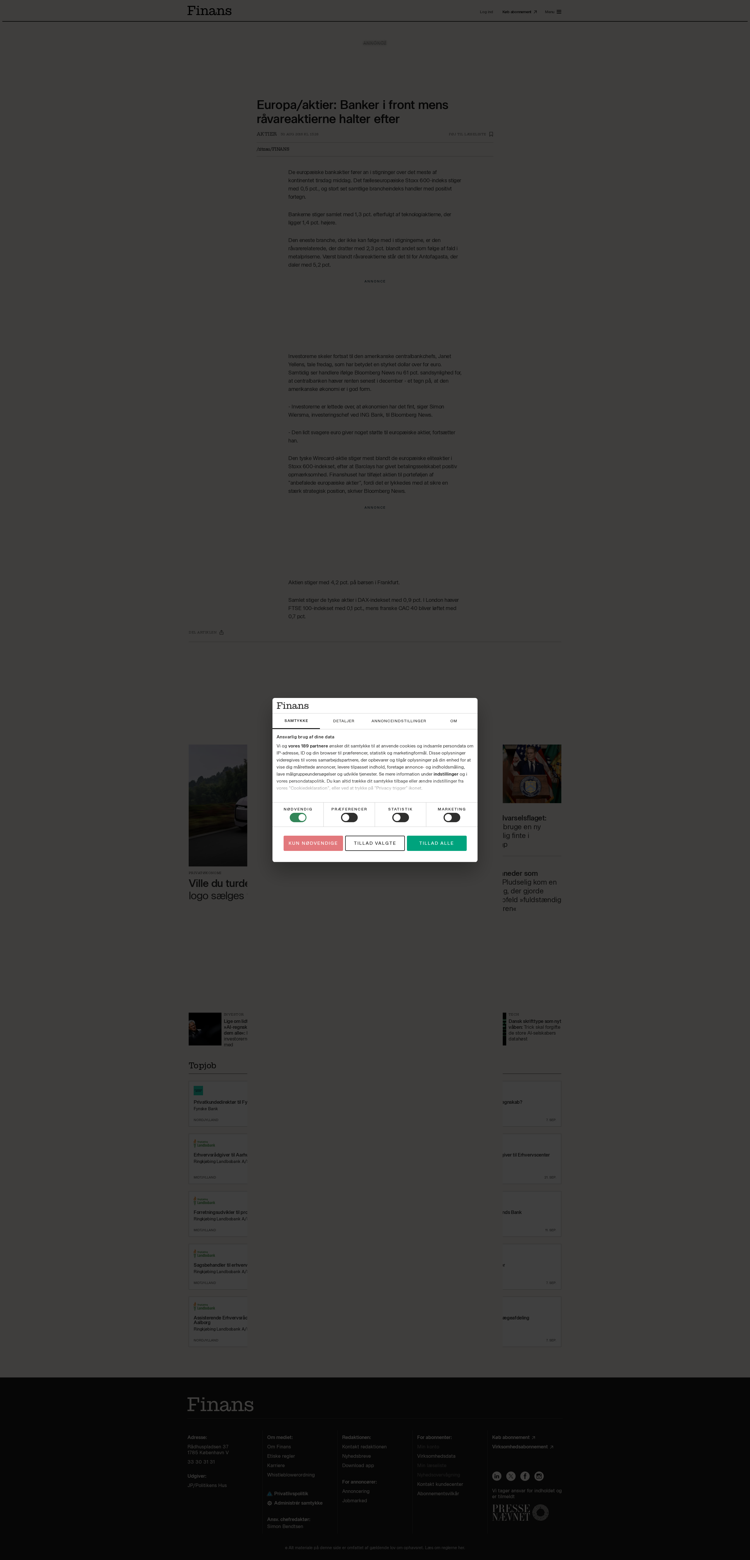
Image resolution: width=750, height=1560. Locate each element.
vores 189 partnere (308, 746)
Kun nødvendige (313, 843)
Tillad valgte (375, 843)
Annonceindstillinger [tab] (398, 721)
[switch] (349, 817)
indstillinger (446, 774)
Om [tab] (453, 721)
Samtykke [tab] (296, 720)
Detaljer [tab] (343, 721)
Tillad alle (436, 843)
